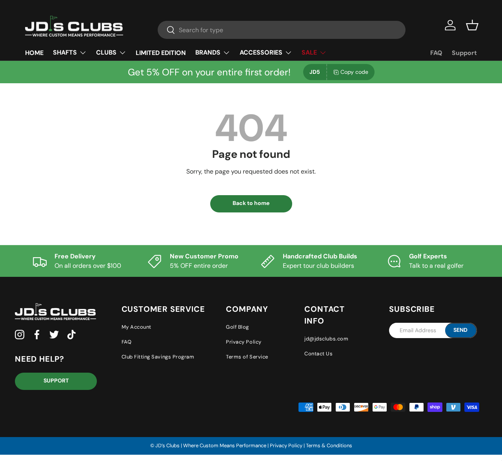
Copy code (354, 71)
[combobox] (282, 30)
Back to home (251, 203)
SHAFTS (65, 52)
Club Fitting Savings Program (158, 356)
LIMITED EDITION (161, 53)
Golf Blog (237, 327)
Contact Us (318, 353)
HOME (34, 53)
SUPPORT (56, 380)
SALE (309, 52)
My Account (136, 327)
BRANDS (207, 52)
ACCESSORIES (261, 52)
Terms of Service (247, 356)
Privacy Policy (243, 341)
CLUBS (106, 52)
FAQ (436, 53)
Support (464, 53)
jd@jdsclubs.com (326, 338)
